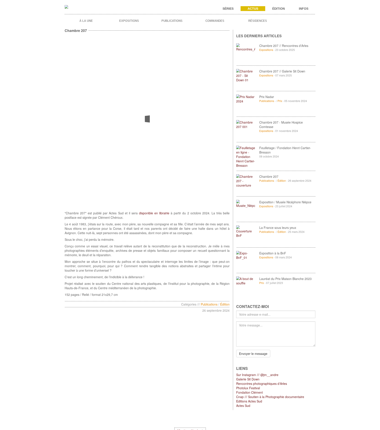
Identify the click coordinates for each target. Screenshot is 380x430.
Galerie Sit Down (247, 379)
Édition (278, 8)
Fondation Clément (249, 392)
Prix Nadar (266, 97)
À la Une (86, 20)
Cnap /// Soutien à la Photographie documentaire (270, 397)
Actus (253, 8)
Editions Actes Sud (249, 401)
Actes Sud (243, 405)
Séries (228, 8)
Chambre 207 (268, 176)
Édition (225, 304)
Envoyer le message (253, 353)
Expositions (129, 20)
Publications (172, 20)
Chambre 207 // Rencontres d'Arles (283, 45)
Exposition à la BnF (272, 253)
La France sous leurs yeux (277, 227)
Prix (280, 101)
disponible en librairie (154, 213)
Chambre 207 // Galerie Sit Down (282, 71)
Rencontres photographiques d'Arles (261, 383)
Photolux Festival (248, 388)
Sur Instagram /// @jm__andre (257, 375)
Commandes (214, 20)
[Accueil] (68, 8)
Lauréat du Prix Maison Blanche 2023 (285, 278)
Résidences (257, 20)
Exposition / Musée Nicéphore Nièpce (285, 202)
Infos (303, 8)
